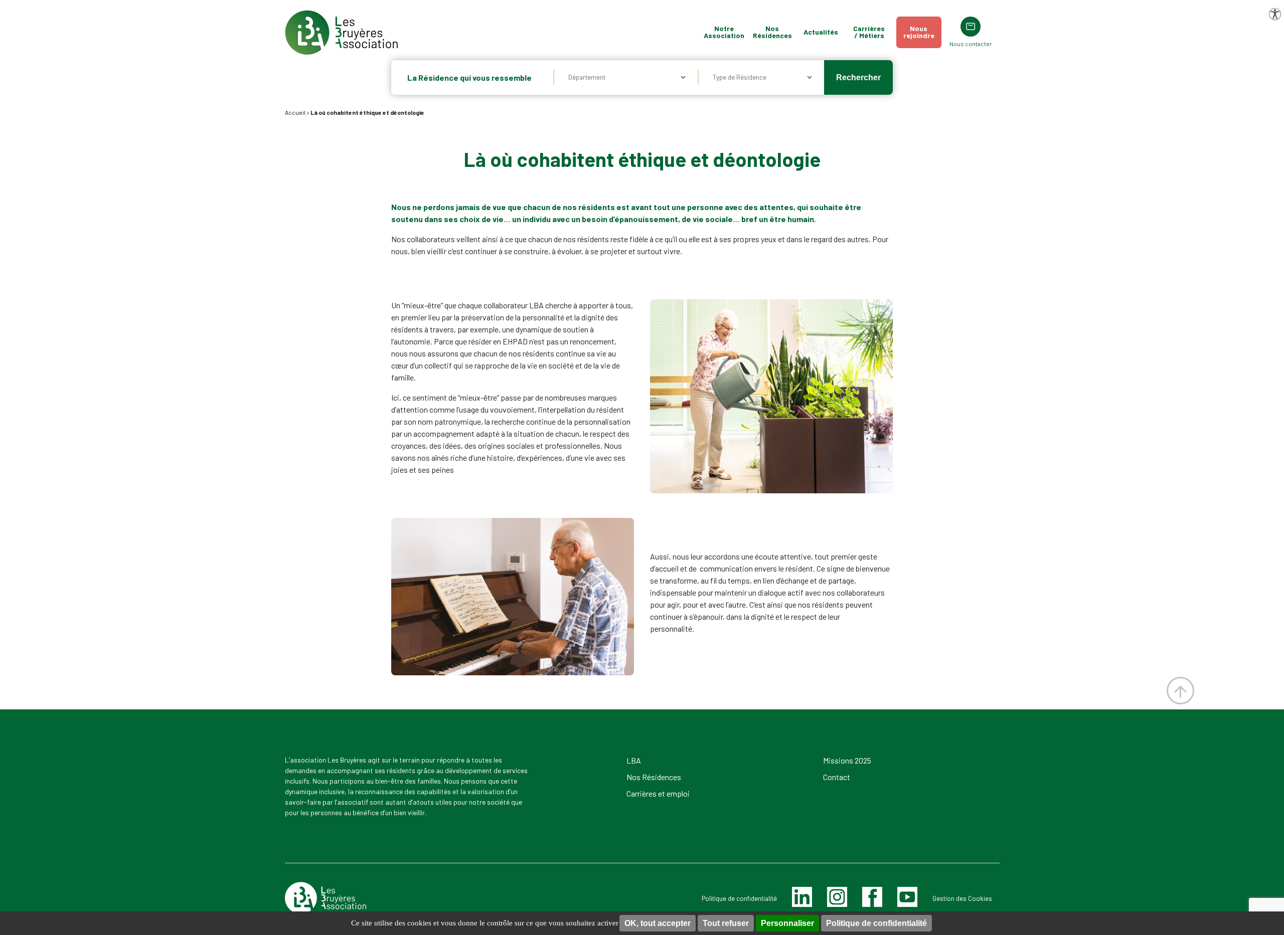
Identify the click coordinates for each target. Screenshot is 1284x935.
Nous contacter (970, 43)
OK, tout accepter (657, 923)
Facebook (871, 896)
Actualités (821, 32)
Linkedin (801, 896)
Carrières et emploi (658, 793)
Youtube (907, 896)
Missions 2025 (847, 760)
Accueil (295, 112)
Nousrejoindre (918, 32)
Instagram (837, 896)
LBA (633, 760)
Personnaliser (787, 923)
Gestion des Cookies (962, 898)
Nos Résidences (772, 32)
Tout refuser (726, 923)
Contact (836, 777)
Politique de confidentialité (876, 923)
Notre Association (724, 32)
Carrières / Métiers (869, 32)
